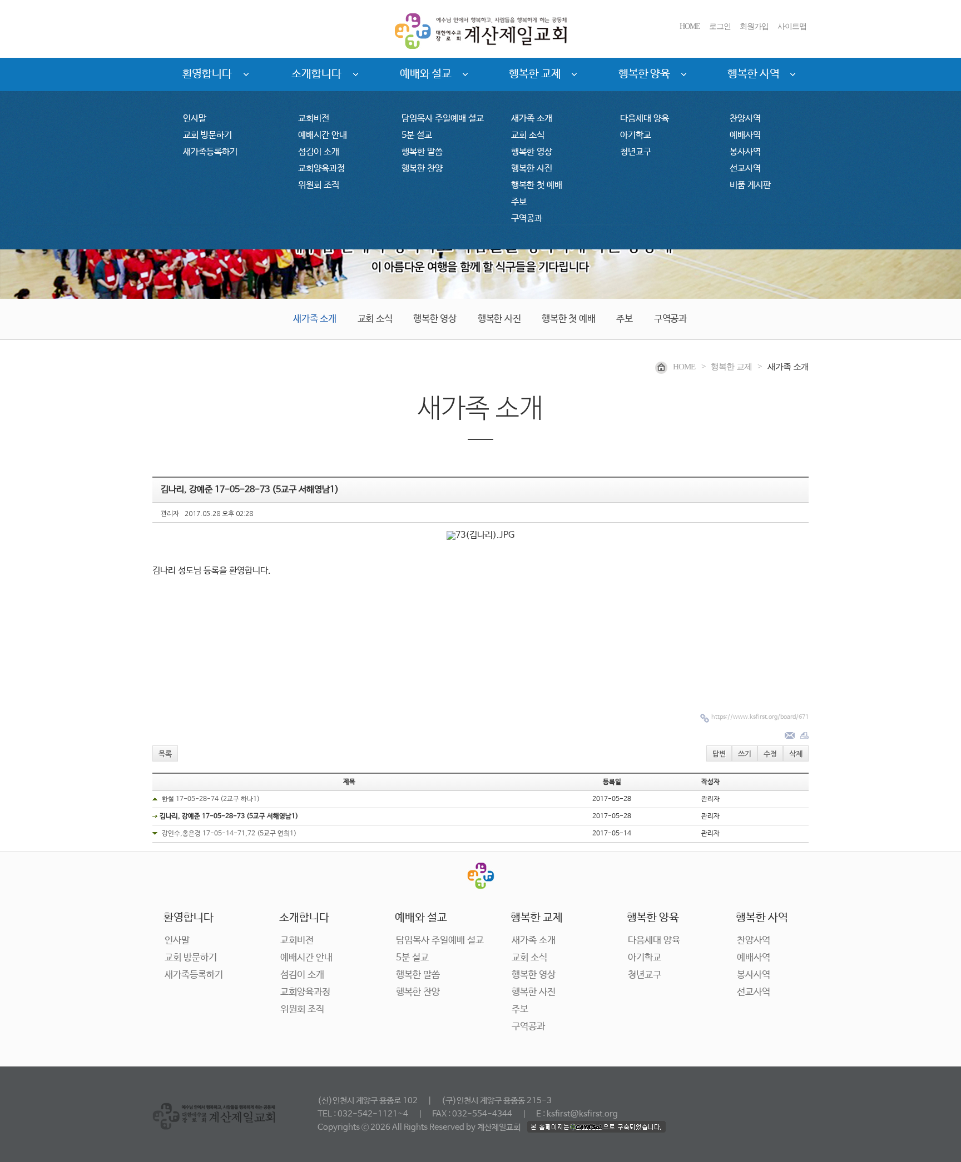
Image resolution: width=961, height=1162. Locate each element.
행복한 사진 (531, 168)
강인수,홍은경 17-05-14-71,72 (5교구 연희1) (229, 834)
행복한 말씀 (422, 152)
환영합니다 (207, 74)
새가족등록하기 (210, 152)
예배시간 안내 (322, 135)
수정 (770, 754)
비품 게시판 (750, 185)
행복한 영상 (531, 152)
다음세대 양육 (644, 118)
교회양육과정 (321, 168)
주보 (519, 202)
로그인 (720, 26)
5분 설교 (417, 135)
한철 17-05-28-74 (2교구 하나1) (211, 799)
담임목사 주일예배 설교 (443, 118)
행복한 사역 (753, 74)
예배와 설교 (426, 74)
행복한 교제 (535, 74)
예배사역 (745, 135)
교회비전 (313, 118)
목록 (165, 754)
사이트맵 (791, 26)
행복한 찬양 (422, 168)
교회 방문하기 (207, 135)
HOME (690, 26)
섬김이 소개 (318, 152)
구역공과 (526, 218)
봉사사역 (745, 152)
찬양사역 (745, 118)
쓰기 (744, 754)
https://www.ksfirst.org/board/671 (760, 717)
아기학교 (635, 135)
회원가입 (754, 26)
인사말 (194, 118)
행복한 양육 (644, 74)
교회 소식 (527, 135)
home (684, 366)
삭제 (796, 754)
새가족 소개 (531, 118)
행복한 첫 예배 (536, 185)
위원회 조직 (318, 185)
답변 (719, 754)
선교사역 (745, 168)
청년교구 (635, 152)
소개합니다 (316, 74)
